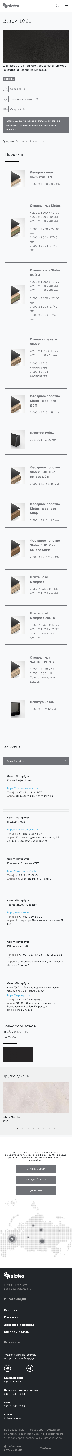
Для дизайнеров (36, 1180)
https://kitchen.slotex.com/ (22, 788)
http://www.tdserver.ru (20, 912)
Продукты (8, 141)
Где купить (22, 141)
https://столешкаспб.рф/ (21, 870)
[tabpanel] (36, 1104)
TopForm (46, 1448)
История (10, 1310)
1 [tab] (17, 1128)
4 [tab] (33, 1128)
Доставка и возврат (19, 1324)
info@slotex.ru (13, 1418)
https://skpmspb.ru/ (18, 995)
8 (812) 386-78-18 (14, 1393)
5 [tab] (38, 1128)
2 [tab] (23, 1128)
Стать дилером (36, 1169)
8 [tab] (54, 1128)
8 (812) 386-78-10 (14, 1406)
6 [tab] (44, 1128)
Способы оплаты (17, 1332)
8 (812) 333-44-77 (14, 1381)
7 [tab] (49, 1128)
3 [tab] (28, 1128)
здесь (59, 1438)
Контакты (11, 1317)
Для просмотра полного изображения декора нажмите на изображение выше (34, 67)
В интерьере (37, 141)
